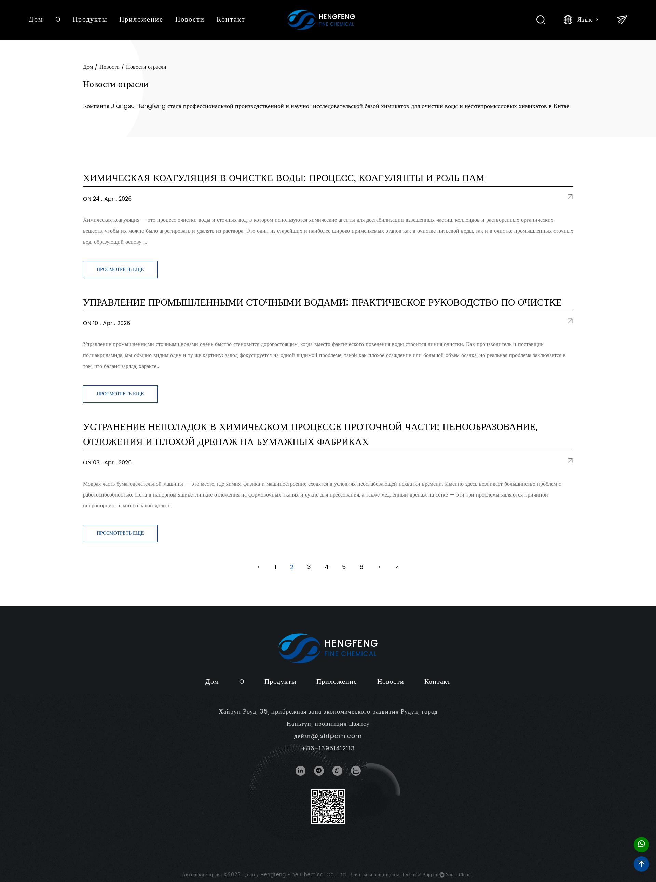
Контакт (231, 20)
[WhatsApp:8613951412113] (641, 844)
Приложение (141, 20)
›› (397, 567)
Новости (190, 20)
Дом (36, 20)
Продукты (90, 20)
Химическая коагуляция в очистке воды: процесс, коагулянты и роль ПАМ (283, 178)
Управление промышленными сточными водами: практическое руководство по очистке (322, 303)
